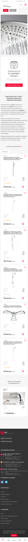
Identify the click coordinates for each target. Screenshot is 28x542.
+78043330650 (9, 466)
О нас (2, 513)
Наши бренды (4, 518)
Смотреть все (20, 450)
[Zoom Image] (14, 35)
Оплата (3, 492)
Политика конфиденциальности (9, 516)
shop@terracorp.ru (6, 441)
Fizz (23, 177)
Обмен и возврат (5, 494)
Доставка (3, 496)
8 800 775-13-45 (6, 438)
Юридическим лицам (6, 504)
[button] (25, 539)
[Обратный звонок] (26, 1)
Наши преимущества (6, 521)
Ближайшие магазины (8, 450)
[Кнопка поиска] (21, 4)
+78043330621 (9, 474)
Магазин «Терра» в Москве (10, 469)
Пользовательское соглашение (9, 501)
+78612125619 (9, 459)
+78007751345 (16, 459)
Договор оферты (5, 523)
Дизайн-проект (5, 499)
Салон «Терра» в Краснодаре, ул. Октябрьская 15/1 (12, 454)
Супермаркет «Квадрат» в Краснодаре (13, 462)
